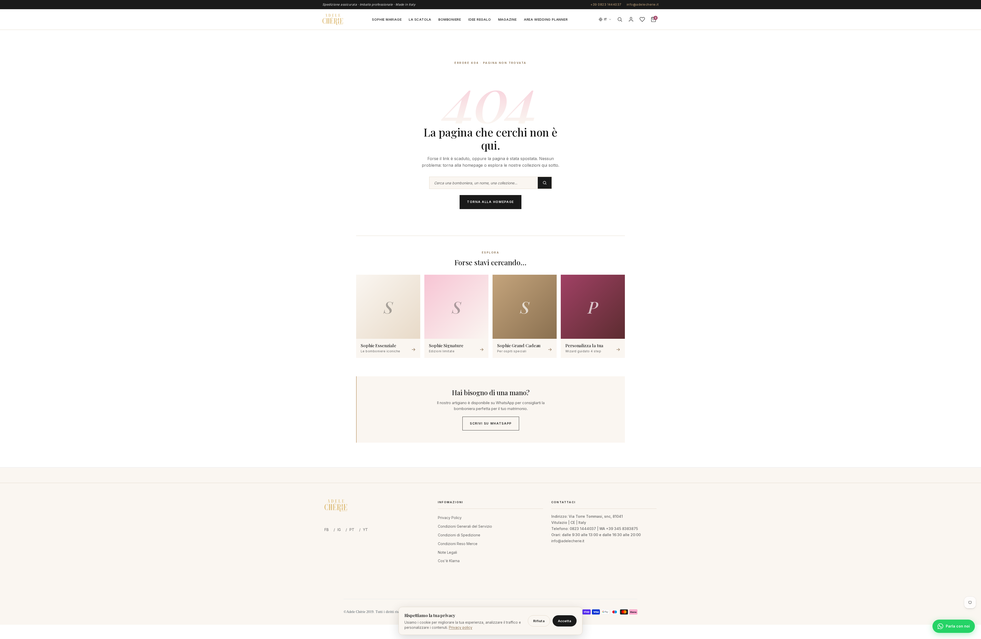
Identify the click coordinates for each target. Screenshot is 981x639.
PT (351, 529)
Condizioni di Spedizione (459, 535)
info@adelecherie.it (643, 4)
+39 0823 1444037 (606, 4)
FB (326, 529)
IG (339, 529)
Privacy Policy (450, 517)
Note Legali (447, 552)
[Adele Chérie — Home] (332, 19)
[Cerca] (620, 19)
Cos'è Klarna (449, 561)
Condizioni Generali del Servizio (465, 526)
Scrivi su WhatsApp (491, 423)
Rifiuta (539, 621)
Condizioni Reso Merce (457, 543)
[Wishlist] (642, 19)
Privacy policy (460, 627)
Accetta (564, 621)
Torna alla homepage (490, 202)
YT (365, 529)
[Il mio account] (631, 19)
